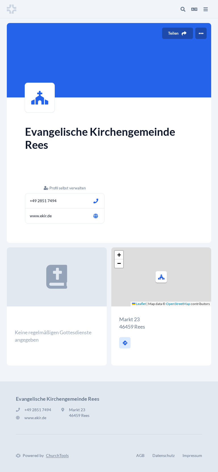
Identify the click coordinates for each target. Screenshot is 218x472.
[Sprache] (194, 9)
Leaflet (140, 304)
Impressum (192, 455)
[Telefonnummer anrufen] (96, 201)
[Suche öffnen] (182, 9)
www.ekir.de (41, 215)
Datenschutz (163, 455)
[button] (161, 277)
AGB (140, 455)
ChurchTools (57, 455)
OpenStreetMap (178, 304)
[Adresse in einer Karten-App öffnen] (125, 342)
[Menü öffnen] (205, 9)
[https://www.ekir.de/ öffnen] (96, 216)
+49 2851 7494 (43, 200)
